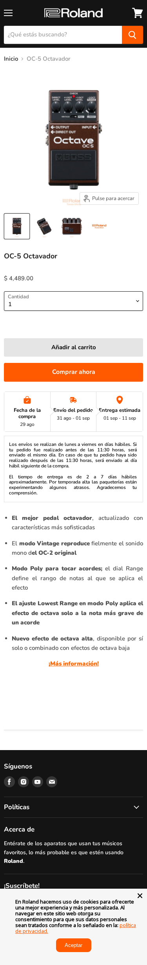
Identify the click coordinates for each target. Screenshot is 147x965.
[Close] (140, 896)
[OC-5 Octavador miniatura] (16, 226)
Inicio (11, 59)
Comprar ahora (73, 372)
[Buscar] (132, 35)
